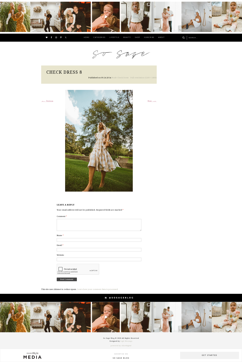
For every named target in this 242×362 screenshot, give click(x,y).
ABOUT (161, 37)
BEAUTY (127, 37)
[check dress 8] (99, 140)
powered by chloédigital (121, 345)
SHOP (137, 37)
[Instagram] (27, 29)
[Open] (15, 17)
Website (60, 255)
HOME (86, 37)
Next (152, 101)
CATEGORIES (99, 37)
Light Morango (126, 341)
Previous (47, 101)
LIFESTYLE (114, 37)
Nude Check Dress (120, 78)
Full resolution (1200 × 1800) (143, 78)
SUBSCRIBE (149, 37)
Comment (62, 216)
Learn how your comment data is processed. (97, 289)
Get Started (209, 355)
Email (60, 245)
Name (60, 235)
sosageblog (15, 4)
